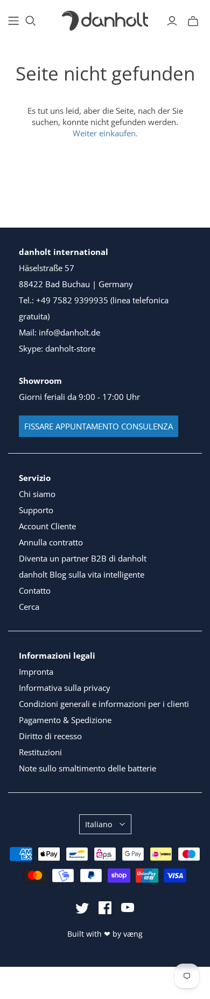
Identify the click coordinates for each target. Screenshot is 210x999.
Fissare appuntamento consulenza (98, 426)
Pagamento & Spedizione (65, 719)
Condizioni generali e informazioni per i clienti (104, 703)
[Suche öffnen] (30, 21)
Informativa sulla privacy (64, 687)
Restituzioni (40, 752)
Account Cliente (47, 526)
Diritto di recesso (50, 736)
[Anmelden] (172, 21)
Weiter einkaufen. (105, 133)
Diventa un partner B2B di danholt (82, 558)
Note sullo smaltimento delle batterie (87, 768)
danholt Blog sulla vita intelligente (81, 574)
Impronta (36, 671)
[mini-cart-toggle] (193, 21)
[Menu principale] (13, 21)
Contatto (35, 590)
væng (133, 934)
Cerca (29, 606)
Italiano (98, 824)
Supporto (36, 510)
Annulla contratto (51, 542)
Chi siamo (37, 493)
